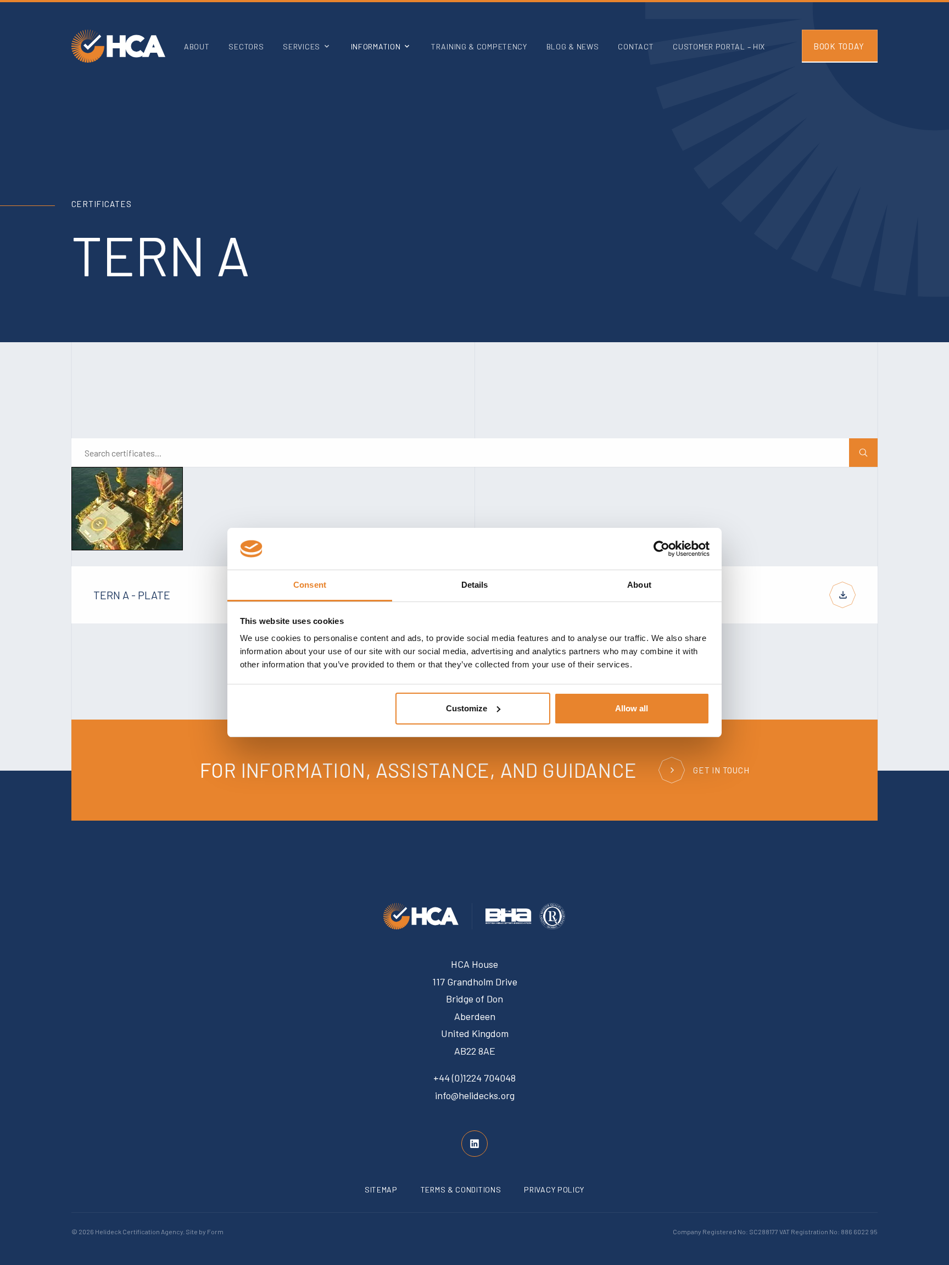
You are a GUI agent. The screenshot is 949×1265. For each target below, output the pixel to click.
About (197, 46)
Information (376, 46)
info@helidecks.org (475, 1095)
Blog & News (572, 46)
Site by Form (205, 1231)
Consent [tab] (309, 584)
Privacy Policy (554, 1189)
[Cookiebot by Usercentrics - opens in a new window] (661, 548)
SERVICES (301, 46)
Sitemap (381, 1189)
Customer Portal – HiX (719, 46)
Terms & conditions (461, 1189)
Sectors (246, 46)
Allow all (631, 708)
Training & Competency (479, 46)
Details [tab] (474, 584)
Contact (636, 46)
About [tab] (639, 584)
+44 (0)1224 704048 (474, 1078)
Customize (466, 708)
